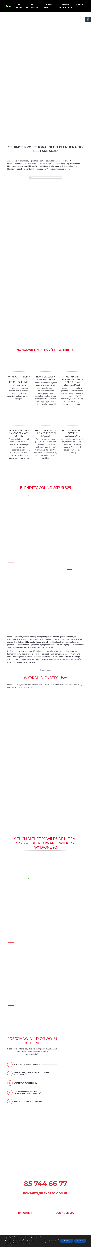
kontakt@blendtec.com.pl (45, 1193)
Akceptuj (66, 1241)
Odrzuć (80, 1241)
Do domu (18, 6)
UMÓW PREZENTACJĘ (65, 6)
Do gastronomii (31, 6)
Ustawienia (52, 1241)
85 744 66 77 (45, 1183)
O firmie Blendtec (48, 6)
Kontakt (80, 4)
